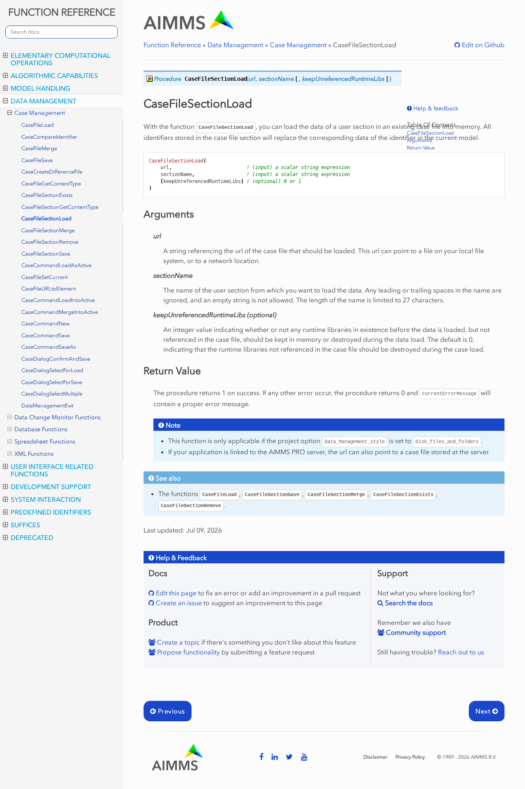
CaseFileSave (36, 160)
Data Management (43, 101)
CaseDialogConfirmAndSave (55, 359)
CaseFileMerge (39, 148)
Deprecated (32, 537)
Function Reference (172, 45)
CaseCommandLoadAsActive (56, 265)
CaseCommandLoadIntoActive (58, 300)
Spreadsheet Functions (44, 441)
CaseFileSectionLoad (46, 218)
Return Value (421, 148)
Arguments (419, 140)
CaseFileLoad (37, 125)
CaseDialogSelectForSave (51, 382)
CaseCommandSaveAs (48, 347)
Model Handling (40, 88)
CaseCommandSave (45, 335)
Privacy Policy (410, 757)
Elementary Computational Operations (60, 59)
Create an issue (178, 602)
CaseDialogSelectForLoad (52, 370)
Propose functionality (187, 652)
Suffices (25, 525)
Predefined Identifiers (51, 512)
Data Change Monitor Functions (57, 417)
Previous (170, 711)
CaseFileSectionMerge (48, 230)
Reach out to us (461, 652)
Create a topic (177, 642)
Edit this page (175, 593)
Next (483, 711)
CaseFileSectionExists (47, 195)
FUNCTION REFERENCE (61, 12)
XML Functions (33, 454)
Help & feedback (435, 108)
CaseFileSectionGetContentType (59, 207)
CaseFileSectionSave (45, 254)
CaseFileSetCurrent (44, 277)
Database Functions (40, 429)
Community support (415, 632)
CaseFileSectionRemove (49, 242)
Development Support (51, 487)
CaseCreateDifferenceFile (51, 172)
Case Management (39, 113)
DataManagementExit (47, 406)
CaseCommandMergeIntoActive (59, 312)
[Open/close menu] (5, 55)
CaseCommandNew (45, 323)
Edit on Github (482, 44)
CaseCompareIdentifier (49, 137)
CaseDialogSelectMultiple (51, 394)
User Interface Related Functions (52, 470)
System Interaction (46, 499)
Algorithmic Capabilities (54, 75)
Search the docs (408, 602)
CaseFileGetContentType (51, 184)
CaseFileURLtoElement (48, 289)
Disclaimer (375, 757)
